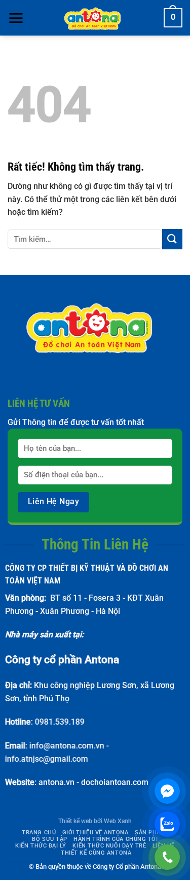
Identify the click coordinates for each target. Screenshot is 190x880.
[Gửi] (172, 239)
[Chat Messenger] (167, 791)
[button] (16, 18)
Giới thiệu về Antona (95, 832)
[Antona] (95, 18)
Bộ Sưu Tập (49, 839)
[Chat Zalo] (167, 824)
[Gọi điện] (167, 857)
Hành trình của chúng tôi (115, 839)
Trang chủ (39, 832)
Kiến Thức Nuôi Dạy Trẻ (109, 845)
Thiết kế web (75, 821)
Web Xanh (118, 821)
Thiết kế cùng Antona (96, 853)
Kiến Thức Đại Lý (40, 845)
